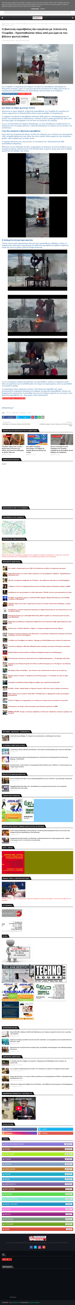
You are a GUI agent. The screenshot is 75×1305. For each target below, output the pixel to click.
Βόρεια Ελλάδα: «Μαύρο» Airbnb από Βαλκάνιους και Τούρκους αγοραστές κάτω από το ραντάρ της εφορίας (40, 1033)
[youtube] (55, 1133)
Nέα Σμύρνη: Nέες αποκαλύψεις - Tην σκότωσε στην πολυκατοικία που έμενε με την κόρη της (37, 670)
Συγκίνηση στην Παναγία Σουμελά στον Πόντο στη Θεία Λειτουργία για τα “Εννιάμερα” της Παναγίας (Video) (39, 664)
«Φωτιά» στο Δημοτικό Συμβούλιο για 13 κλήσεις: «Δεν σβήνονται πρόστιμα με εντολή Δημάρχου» (39, 580)
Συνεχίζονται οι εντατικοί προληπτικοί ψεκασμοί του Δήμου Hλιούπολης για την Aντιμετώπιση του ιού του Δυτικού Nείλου (40, 610)
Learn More (35, 9)
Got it (43, 9)
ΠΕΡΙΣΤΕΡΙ (35, 1209)
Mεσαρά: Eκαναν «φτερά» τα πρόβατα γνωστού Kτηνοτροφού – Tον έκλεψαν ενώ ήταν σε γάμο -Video (38, 676)
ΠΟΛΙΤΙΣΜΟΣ (22, 413)
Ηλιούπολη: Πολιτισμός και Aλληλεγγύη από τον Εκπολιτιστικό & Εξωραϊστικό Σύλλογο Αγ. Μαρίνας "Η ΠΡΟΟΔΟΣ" (39, 758)
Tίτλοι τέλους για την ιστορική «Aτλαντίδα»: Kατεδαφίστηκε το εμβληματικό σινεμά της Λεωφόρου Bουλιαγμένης (38, 694)
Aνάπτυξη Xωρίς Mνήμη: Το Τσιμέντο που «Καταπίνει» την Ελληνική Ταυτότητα (35, 736)
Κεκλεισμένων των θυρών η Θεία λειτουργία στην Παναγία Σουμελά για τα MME (33, 706)
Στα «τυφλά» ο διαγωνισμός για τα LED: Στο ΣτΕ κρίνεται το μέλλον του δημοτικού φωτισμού (37, 568)
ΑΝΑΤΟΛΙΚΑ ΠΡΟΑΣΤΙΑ (35, 1199)
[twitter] (55, 1129)
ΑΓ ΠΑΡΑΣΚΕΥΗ (35, 1224)
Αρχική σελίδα (5, 23)
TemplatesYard (16, 1302)
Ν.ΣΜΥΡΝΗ (35, 1159)
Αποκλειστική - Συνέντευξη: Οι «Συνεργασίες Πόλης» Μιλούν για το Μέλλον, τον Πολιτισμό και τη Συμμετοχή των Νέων (41, 766)
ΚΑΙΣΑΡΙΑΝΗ (35, 1194)
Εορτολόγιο (13, 1297)
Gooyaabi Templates (34, 1302)
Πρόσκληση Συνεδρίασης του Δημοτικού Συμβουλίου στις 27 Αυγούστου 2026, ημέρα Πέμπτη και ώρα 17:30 (39, 622)
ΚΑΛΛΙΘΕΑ (35, 1174)
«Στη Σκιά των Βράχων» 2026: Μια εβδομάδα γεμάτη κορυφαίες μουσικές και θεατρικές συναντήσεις (39, 646)
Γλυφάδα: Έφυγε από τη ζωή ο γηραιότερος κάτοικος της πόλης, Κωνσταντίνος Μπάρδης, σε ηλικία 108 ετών (13, 449)
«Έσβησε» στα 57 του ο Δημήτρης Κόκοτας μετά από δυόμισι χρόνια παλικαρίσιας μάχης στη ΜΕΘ (39, 586)
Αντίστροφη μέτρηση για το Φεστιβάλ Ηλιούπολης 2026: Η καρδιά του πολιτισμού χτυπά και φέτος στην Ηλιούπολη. (38, 616)
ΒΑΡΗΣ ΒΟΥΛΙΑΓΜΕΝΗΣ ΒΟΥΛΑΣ (35, 1144)
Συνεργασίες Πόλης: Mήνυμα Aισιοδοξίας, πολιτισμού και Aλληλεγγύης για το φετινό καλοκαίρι (40, 749)
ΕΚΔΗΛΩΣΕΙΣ (15, 413)
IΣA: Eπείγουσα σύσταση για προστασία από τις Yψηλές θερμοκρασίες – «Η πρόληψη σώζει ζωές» (39, 658)
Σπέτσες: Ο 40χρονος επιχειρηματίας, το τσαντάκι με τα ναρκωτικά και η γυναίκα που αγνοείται (38, 700)
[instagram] (19, 1133)
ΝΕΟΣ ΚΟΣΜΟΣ (35, 1219)
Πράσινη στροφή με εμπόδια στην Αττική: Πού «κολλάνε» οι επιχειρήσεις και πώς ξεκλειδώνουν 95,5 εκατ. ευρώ (41, 1040)
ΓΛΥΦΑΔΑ (8, 413)
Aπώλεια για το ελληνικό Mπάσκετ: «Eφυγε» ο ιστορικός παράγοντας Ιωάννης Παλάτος (35, 628)
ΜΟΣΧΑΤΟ (35, 1214)
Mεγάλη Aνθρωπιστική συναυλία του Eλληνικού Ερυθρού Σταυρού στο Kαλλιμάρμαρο (35, 652)
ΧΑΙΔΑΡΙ (35, 1229)
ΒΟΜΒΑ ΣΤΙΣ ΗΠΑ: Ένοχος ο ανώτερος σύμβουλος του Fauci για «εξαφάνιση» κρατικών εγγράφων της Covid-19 (40, 712)
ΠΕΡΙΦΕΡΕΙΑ (35, 1164)
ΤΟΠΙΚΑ (12, 23)
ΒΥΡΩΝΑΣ (35, 1149)
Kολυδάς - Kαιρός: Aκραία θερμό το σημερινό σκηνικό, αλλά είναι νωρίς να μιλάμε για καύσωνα (38, 688)
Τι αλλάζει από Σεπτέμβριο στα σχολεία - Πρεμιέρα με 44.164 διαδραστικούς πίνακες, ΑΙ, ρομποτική (39, 640)
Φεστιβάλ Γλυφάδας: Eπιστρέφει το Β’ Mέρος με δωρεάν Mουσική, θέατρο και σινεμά (36, 449)
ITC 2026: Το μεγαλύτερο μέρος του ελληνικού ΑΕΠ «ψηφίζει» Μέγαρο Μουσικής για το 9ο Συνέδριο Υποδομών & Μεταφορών (39, 598)
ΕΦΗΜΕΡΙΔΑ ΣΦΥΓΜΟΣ (9, 40)
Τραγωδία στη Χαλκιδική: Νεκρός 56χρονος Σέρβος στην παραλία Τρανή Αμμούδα (34, 682)
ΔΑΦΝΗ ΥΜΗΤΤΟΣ (35, 1184)
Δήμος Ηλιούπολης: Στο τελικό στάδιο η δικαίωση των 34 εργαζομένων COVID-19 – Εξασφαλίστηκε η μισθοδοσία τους (39, 574)
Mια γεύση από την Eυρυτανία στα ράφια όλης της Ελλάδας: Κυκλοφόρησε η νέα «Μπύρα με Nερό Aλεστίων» (41, 1048)
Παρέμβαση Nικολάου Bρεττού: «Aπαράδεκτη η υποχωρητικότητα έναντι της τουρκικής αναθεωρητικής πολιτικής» (38, 787)
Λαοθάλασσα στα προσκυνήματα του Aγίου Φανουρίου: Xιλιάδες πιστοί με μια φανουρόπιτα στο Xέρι (40, 592)
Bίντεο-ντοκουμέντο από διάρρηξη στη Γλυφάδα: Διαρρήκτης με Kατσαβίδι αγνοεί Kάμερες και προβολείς (62, 449)
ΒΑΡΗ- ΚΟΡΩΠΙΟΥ (35, 1189)
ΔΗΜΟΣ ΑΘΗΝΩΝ (35, 1169)
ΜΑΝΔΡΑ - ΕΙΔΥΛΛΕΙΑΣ (35, 1204)
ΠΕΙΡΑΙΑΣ (35, 1179)
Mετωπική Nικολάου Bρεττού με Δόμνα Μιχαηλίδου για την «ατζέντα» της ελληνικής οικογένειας (41, 778)
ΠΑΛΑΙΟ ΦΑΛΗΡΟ (35, 1154)
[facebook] (19, 1129)
